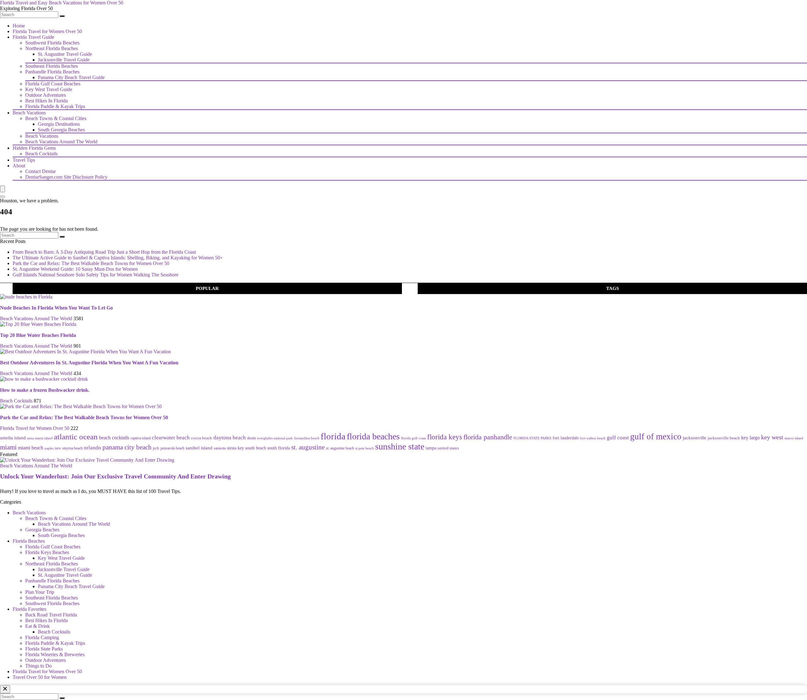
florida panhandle (487, 437)
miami (8, 447)
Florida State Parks (44, 648)
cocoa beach (201, 438)
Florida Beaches (29, 541)
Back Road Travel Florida (51, 614)
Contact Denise (40, 171)
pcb (156, 448)
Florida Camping (42, 637)
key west (772, 437)
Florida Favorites (29, 609)
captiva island (141, 438)
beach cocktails (114, 437)
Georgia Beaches (42, 529)
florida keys (444, 437)
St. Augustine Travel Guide (65, 54)
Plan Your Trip (39, 592)
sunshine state (399, 446)
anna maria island (40, 438)
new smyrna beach (69, 448)
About (19, 165)
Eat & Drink (37, 626)
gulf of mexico (656, 436)
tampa (431, 448)
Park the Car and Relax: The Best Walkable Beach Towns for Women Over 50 (91, 263)
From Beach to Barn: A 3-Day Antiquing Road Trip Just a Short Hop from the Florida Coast (104, 252)
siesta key (235, 447)
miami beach (30, 447)
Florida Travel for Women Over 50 (47, 31)
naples (49, 448)
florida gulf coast (413, 438)
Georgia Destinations (59, 124)
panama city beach (127, 447)
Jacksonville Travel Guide (64, 59)
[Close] (5, 689)
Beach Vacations (29, 112)
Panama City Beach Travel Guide (71, 77)
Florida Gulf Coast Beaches (52, 83)
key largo (750, 437)
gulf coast (618, 438)
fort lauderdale (566, 437)
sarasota (220, 448)
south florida (278, 448)
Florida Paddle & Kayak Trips (55, 106)
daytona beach (229, 438)
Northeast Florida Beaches (51, 48)
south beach (255, 448)
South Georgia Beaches (61, 129)
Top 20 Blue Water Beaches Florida (38, 335)
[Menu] (2, 189)
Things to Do (38, 665)
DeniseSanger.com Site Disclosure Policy (66, 177)
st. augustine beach (340, 448)
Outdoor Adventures (45, 95)
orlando (92, 448)
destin (251, 438)
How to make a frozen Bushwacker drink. (45, 390)
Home (19, 25)
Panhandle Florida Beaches (52, 71)
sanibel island (199, 447)
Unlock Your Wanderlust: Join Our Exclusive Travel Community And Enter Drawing (115, 476)
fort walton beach (593, 438)
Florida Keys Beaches (47, 552)
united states (448, 448)
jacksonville (694, 437)
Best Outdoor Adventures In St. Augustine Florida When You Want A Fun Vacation (89, 362)
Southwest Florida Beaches (52, 42)
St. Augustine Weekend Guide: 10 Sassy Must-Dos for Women (75, 269)
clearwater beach (171, 438)
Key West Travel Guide (48, 89)
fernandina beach (306, 438)
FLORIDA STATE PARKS (532, 438)
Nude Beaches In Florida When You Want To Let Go (56, 307)
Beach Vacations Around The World (61, 141)
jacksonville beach (724, 438)
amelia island (13, 437)
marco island (794, 438)
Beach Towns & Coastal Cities (55, 118)
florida (333, 436)
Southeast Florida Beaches (51, 66)
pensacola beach (172, 448)
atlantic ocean (76, 436)
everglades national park (275, 438)
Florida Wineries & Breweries (54, 654)
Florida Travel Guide (33, 37)
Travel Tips (24, 160)
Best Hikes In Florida (46, 100)
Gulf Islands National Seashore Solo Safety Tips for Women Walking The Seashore (95, 274)
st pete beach (364, 448)
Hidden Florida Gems (34, 148)
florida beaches (373, 436)
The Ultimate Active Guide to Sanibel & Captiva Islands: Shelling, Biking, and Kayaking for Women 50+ (118, 257)
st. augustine (308, 447)
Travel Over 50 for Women (40, 677)
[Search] (62, 16)
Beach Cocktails (41, 153)
